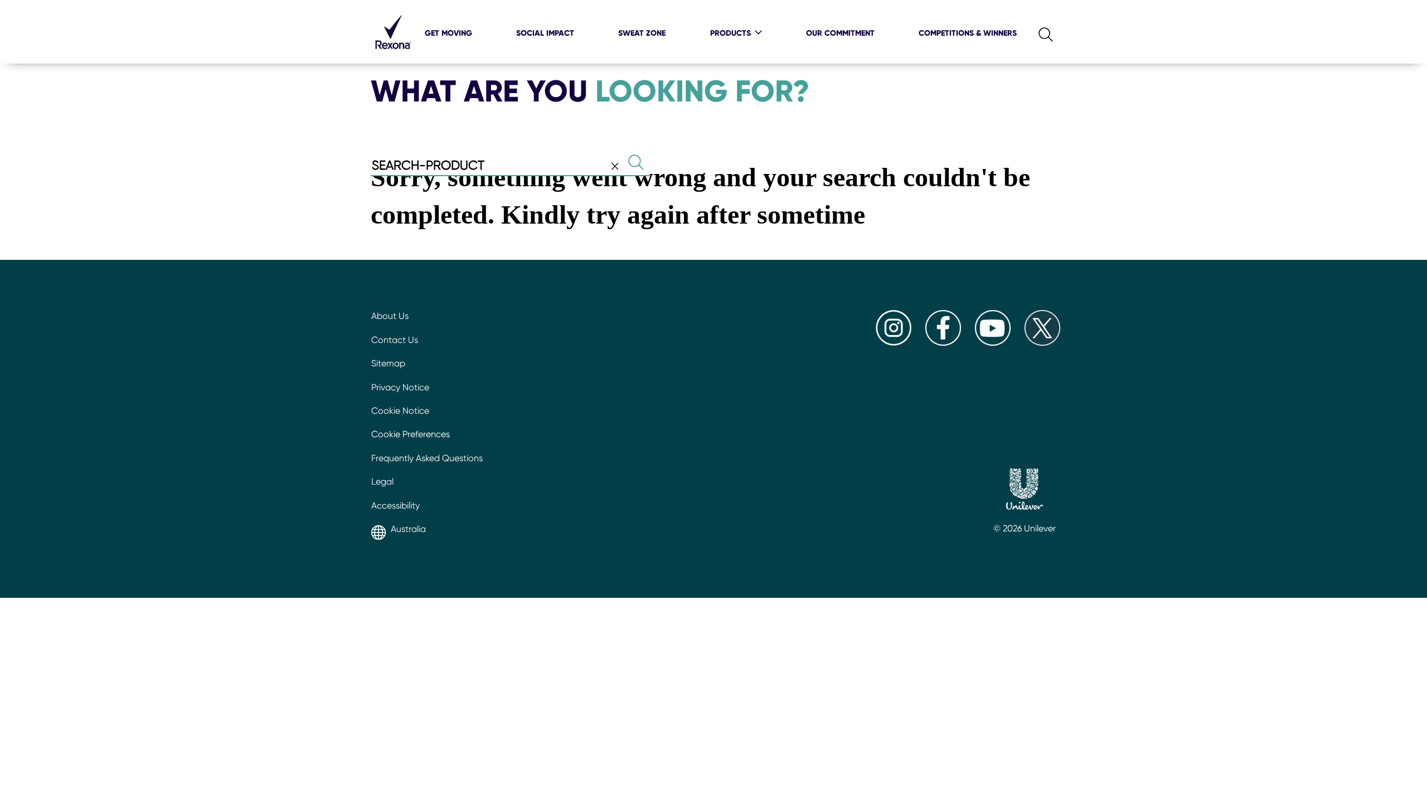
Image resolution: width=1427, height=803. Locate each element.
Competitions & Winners (968, 33)
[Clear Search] (615, 166)
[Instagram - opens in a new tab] (893, 342)
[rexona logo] (392, 55)
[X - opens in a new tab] (1042, 342)
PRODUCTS (730, 33)
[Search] (1037, 32)
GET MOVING (448, 33)
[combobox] (510, 166)
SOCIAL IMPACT (545, 33)
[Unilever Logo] (1024, 490)
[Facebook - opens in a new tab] (943, 342)
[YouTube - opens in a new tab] (993, 342)
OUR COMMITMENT (840, 33)
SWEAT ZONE (642, 33)
